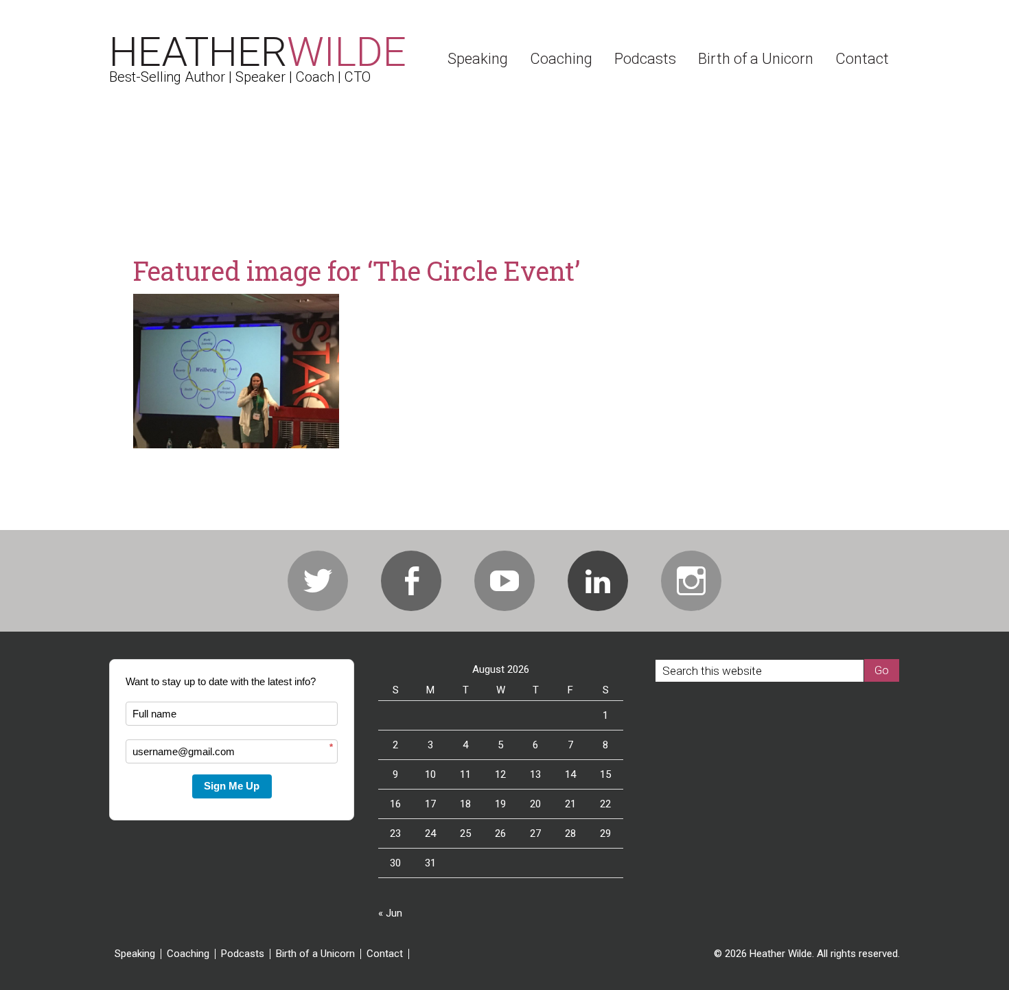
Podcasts (242, 954)
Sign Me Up (231, 786)
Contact (385, 954)
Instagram (691, 581)
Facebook (411, 581)
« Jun (390, 913)
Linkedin (598, 581)
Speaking (135, 954)
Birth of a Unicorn (315, 954)
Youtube (504, 581)
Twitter (318, 581)
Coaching (188, 954)
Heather (257, 51)
